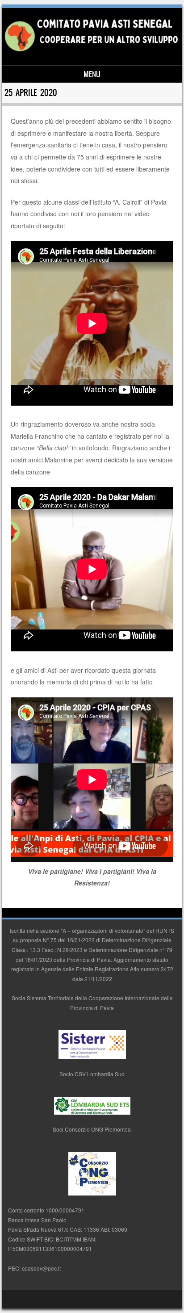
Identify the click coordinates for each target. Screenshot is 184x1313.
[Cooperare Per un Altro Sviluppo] (91, 50)
